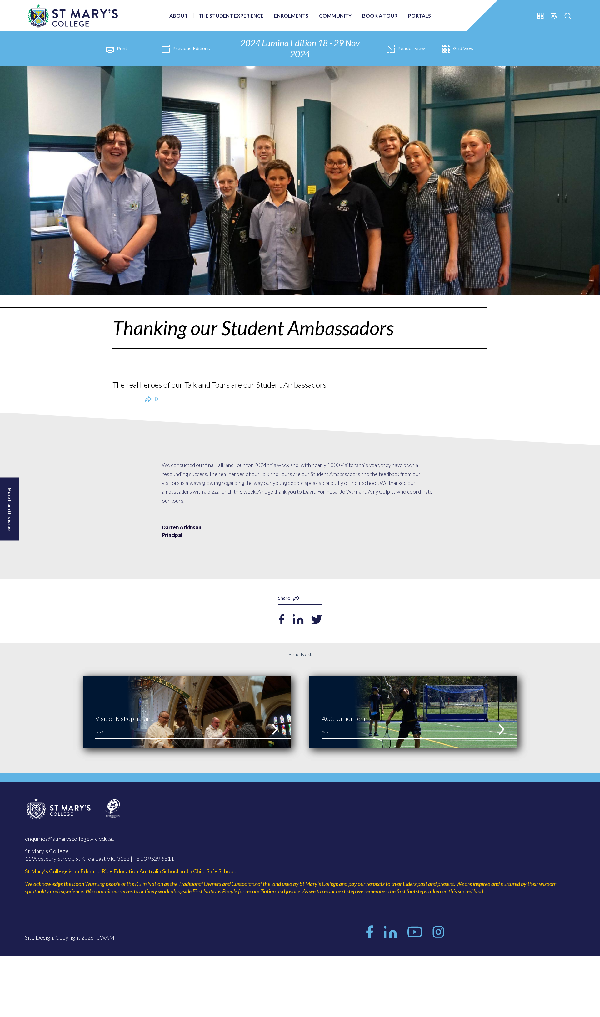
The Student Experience (230, 15)
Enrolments (291, 15)
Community (335, 15)
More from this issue (9, 508)
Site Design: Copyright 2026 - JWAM (69, 937)
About (178, 15)
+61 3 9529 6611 (153, 858)
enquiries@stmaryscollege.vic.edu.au (70, 838)
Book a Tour (380, 15)
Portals (419, 15)
